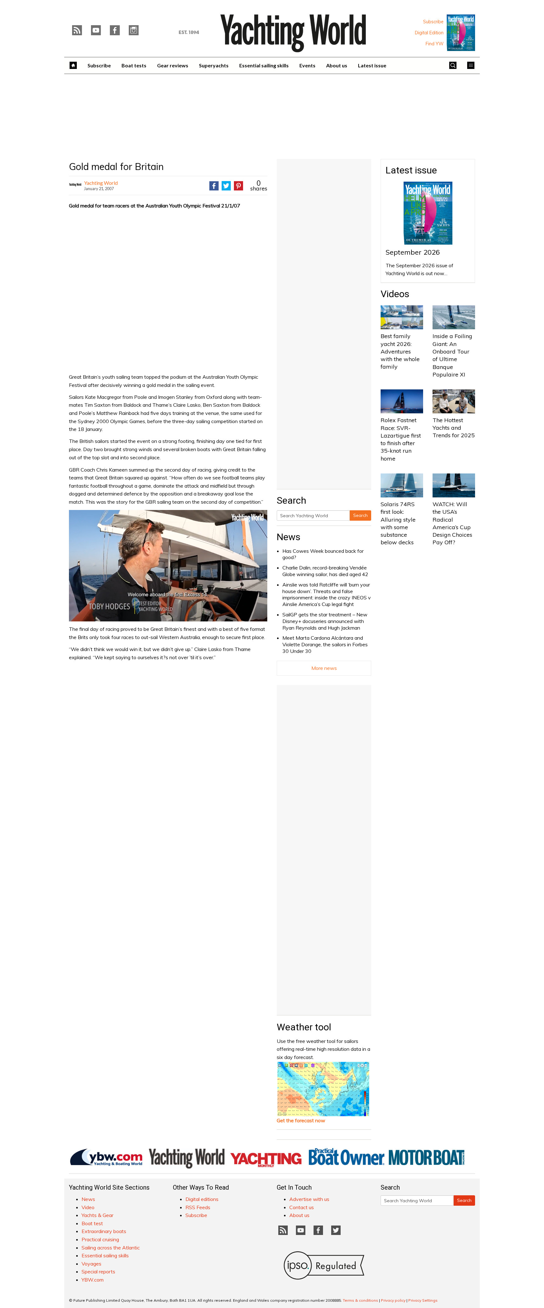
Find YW (435, 44)
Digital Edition (429, 33)
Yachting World (101, 183)
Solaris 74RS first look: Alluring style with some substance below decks (398, 523)
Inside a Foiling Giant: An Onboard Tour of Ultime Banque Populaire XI (452, 355)
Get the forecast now (301, 1120)
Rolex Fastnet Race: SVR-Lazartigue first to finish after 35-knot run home (401, 439)
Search (360, 515)
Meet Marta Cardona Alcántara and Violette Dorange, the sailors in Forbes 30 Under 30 (325, 644)
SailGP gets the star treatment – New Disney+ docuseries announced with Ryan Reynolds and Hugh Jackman (324, 621)
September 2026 (413, 252)
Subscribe (433, 22)
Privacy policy (393, 1300)
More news (324, 668)
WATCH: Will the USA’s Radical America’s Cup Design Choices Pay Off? (452, 523)
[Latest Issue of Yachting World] (461, 32)
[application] (168, 565)
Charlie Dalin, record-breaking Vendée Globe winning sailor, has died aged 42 (325, 570)
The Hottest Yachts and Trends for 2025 (454, 427)
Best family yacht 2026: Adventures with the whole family (400, 351)
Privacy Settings (423, 1300)
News (288, 536)
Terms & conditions (360, 1300)
